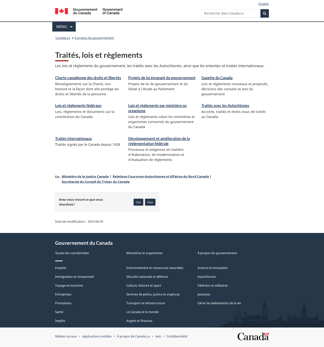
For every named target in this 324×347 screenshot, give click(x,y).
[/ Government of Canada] (89, 11)
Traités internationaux (73, 138)
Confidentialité (176, 336)
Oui (138, 202)
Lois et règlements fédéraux (78, 105)
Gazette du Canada (216, 77)
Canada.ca (63, 38)
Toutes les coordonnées (72, 253)
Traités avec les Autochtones (225, 105)
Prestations (63, 303)
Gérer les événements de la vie (219, 303)
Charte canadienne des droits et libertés (88, 77)
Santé (59, 312)
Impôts (60, 321)
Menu (66, 26)
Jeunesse (204, 294)
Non (150, 202)
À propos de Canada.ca (133, 336)
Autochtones (207, 277)
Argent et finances (139, 321)
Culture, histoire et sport (143, 285)
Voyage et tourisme (69, 285)
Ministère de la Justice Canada (85, 176)
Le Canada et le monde (142, 312)
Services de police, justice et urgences (153, 294)
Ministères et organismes (144, 253)
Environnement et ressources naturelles (154, 268)
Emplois (60, 268)
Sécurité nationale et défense (147, 277)
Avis (158, 336)
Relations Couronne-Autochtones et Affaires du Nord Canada (161, 176)
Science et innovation (213, 268)
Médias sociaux (66, 336)
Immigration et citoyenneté (74, 277)
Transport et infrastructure (145, 303)
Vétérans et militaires (213, 285)
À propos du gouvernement (94, 38)
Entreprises (63, 294)
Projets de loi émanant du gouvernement (162, 77)
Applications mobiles (97, 336)
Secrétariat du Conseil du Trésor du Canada (96, 181)
